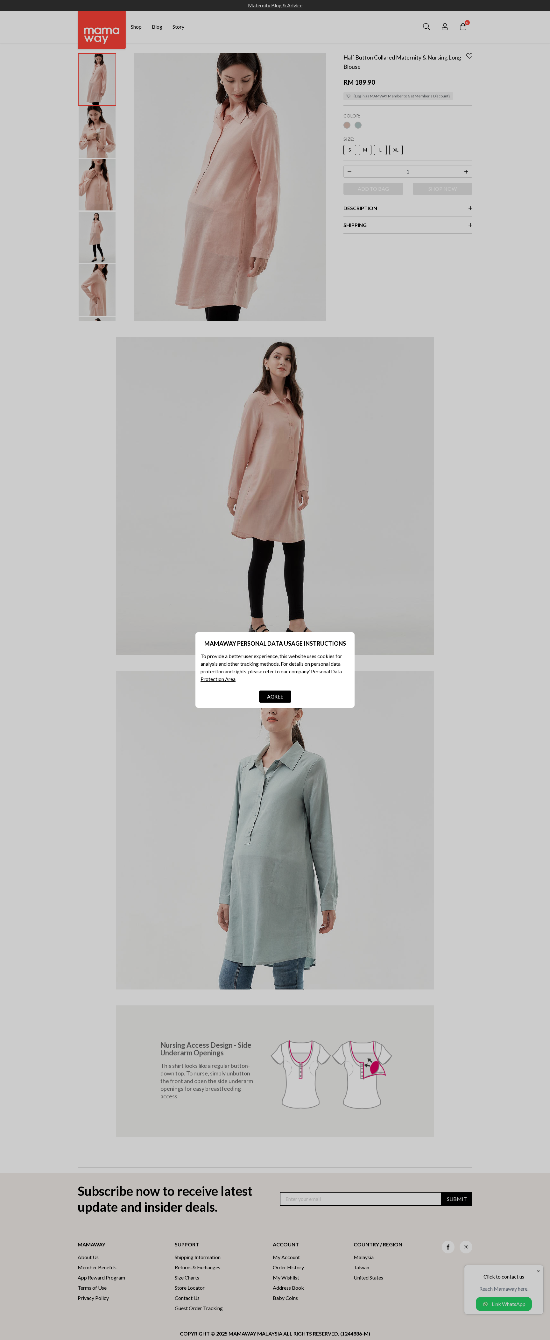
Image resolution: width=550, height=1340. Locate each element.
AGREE (275, 696)
